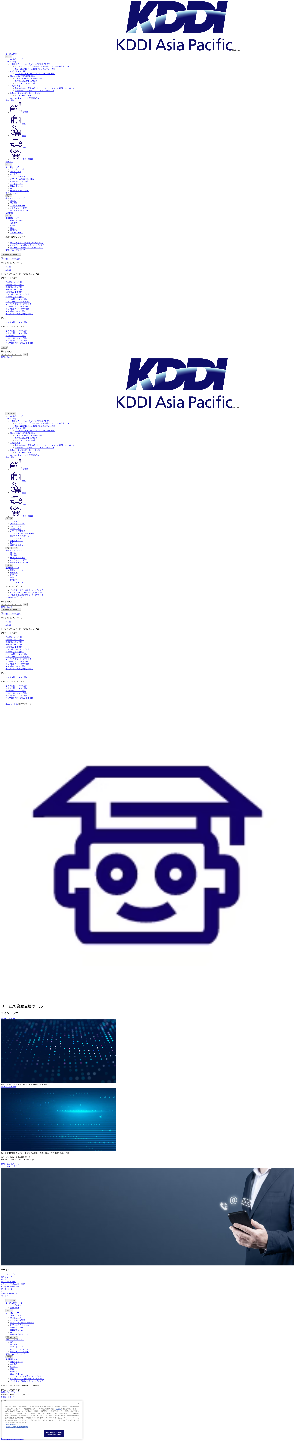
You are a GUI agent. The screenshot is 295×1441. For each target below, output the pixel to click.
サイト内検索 (6, 352)
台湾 (15, 292)
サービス (9, 162)
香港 (15, 287)
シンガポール (18, 294)
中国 (15, 285)
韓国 (15, 289)
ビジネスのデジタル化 (19, 181)
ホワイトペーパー (17, 206)
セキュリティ (15, 172)
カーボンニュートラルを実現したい (25, 98)
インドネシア (18, 304)
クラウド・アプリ (17, 169)
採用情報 (14, 230)
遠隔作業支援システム (19, 191)
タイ (15, 297)
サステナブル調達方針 (26, 248)
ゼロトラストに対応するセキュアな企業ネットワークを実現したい (42, 66)
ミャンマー (18, 302)
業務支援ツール (16, 186)
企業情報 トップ (12, 218)
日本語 (8, 267)
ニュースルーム (16, 233)
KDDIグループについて (15, 250)
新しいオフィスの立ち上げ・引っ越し (25, 93)
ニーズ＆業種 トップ (14, 59)
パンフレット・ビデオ (19, 208)
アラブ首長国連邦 (20, 343)
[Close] (2, 257)
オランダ (17, 340)
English (8, 270)
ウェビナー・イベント (19, 210)
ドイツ (16, 336)
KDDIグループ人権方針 (27, 245)
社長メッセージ (16, 220)
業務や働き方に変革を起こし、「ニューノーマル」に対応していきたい (44, 88)
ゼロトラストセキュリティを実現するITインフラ (30, 64)
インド (16, 311)
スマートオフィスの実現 (25, 83)
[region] (42, 1420)
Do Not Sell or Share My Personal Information (54, 1433)
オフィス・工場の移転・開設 (22, 179)
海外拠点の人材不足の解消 (26, 81)
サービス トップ (12, 167)
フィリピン (18, 309)
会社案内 (14, 223)
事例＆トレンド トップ (15, 198)
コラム (13, 201)
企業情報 (9, 213)
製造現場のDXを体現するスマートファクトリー (34, 91)
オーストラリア (19, 314)
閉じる (8, 56)
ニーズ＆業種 (11, 54)
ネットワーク (15, 174)
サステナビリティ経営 (26, 243)
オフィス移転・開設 (23, 95)
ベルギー (17, 338)
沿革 (12, 228)
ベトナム (17, 299)
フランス (17, 333)
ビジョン (14, 225)
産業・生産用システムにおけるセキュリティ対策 (35, 69)
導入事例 (14, 203)
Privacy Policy (11, 1424)
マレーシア (18, 306)
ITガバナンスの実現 (18, 71)
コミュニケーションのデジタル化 (28, 79)
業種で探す (10, 100)
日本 (15, 282)
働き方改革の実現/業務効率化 (22, 76)
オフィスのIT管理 (17, 176)
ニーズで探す (11, 62)
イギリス (17, 331)
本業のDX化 (15, 86)
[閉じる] (78, 1403)
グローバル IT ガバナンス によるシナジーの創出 (35, 74)
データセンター (16, 184)
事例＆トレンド (12, 193)
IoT (11, 189)
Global (11, 259)
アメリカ (17, 322)
